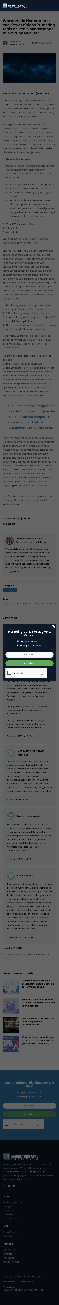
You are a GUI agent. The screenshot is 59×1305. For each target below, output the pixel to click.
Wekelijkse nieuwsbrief (31, 645)
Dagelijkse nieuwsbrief (31, 641)
